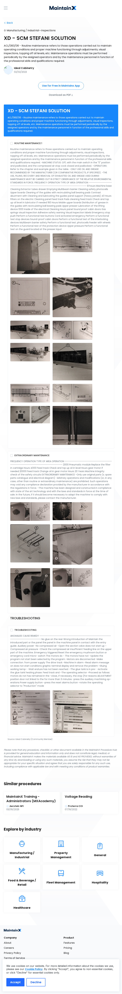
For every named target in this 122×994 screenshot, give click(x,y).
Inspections (48, 30)
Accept (15, 982)
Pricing (68, 948)
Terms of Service (14, 958)
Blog (66, 953)
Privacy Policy (12, 953)
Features (69, 943)
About (7, 943)
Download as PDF (60, 94)
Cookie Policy (34, 969)
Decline (35, 982)
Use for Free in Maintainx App (61, 86)
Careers (9, 948)
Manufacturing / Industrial (23, 30)
